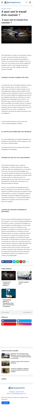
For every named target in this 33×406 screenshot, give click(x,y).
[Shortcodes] (8, 343)
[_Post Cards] (8, 330)
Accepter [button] (5, 402)
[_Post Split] (24, 330)
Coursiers (9, 8)
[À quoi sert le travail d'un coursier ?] (8, 275)
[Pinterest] (20, 261)
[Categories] (8, 340)
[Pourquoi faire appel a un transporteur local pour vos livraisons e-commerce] (8, 293)
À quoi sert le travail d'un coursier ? (7, 283)
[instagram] (24, 324)
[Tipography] (24, 340)
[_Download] (8, 333)
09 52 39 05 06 (20, 391)
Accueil (3, 8)
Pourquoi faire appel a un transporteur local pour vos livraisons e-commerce (8, 303)
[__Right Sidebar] (24, 327)
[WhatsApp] (17, 261)
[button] (2, 2)
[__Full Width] (8, 327)
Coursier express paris (24, 282)
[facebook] (8, 320)
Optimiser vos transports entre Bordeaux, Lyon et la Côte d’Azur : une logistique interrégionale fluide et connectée (21, 356)
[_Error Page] (24, 333)
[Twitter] (14, 261)
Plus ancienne (27, 312)
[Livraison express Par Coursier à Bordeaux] (5, 363)
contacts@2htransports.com (18, 393)
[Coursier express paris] (24, 275)
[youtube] (8, 324)
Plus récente (5, 312)
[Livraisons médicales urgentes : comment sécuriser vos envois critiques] (5, 370)
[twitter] (24, 320)
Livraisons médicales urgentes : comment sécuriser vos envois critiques (20, 370)
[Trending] (24, 337)
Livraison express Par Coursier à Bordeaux (20, 362)
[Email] (24, 261)
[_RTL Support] (8, 337)
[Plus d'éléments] (27, 261)
